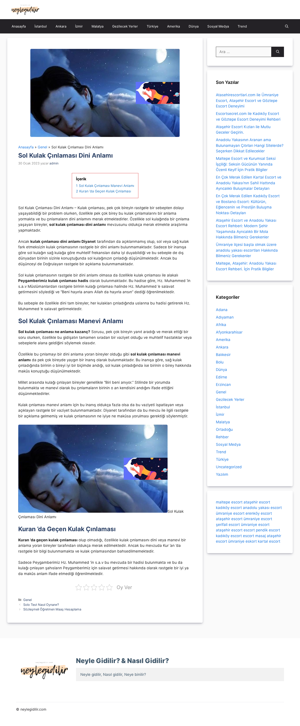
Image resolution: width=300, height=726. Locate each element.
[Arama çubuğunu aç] (287, 26)
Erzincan (223, 384)
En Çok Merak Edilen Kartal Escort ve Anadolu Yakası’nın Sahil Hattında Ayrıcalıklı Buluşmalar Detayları (248, 183)
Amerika (173, 26)
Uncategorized (229, 467)
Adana (222, 310)
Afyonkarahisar (229, 332)
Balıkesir (223, 354)
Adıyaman (225, 317)
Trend (242, 26)
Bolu (220, 362)
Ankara (61, 26)
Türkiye (152, 26)
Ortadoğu (224, 429)
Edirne (221, 377)
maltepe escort (229, 502)
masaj (260, 536)
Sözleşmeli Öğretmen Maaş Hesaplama (52, 609)
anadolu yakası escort (262, 507)
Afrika (221, 324)
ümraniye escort (230, 513)
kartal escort (269, 541)
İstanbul (40, 26)
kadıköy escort (229, 507)
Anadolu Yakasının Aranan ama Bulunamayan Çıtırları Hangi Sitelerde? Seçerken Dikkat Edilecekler (250, 145)
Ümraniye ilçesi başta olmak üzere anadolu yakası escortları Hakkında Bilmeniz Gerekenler (247, 250)
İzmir (79, 26)
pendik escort (268, 530)
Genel (27, 600)
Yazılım (222, 474)
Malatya (97, 26)
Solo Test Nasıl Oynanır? (41, 604)
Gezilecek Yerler (125, 26)
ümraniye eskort (242, 541)
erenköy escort (259, 513)
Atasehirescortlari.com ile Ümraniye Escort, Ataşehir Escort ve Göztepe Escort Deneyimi (247, 100)
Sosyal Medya (218, 26)
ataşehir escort (257, 502)
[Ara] (277, 52)
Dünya (194, 26)
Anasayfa (19, 26)
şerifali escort (228, 524)
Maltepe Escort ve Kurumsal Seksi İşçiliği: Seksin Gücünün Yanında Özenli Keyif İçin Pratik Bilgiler (246, 164)
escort (249, 530)
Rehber (222, 437)
